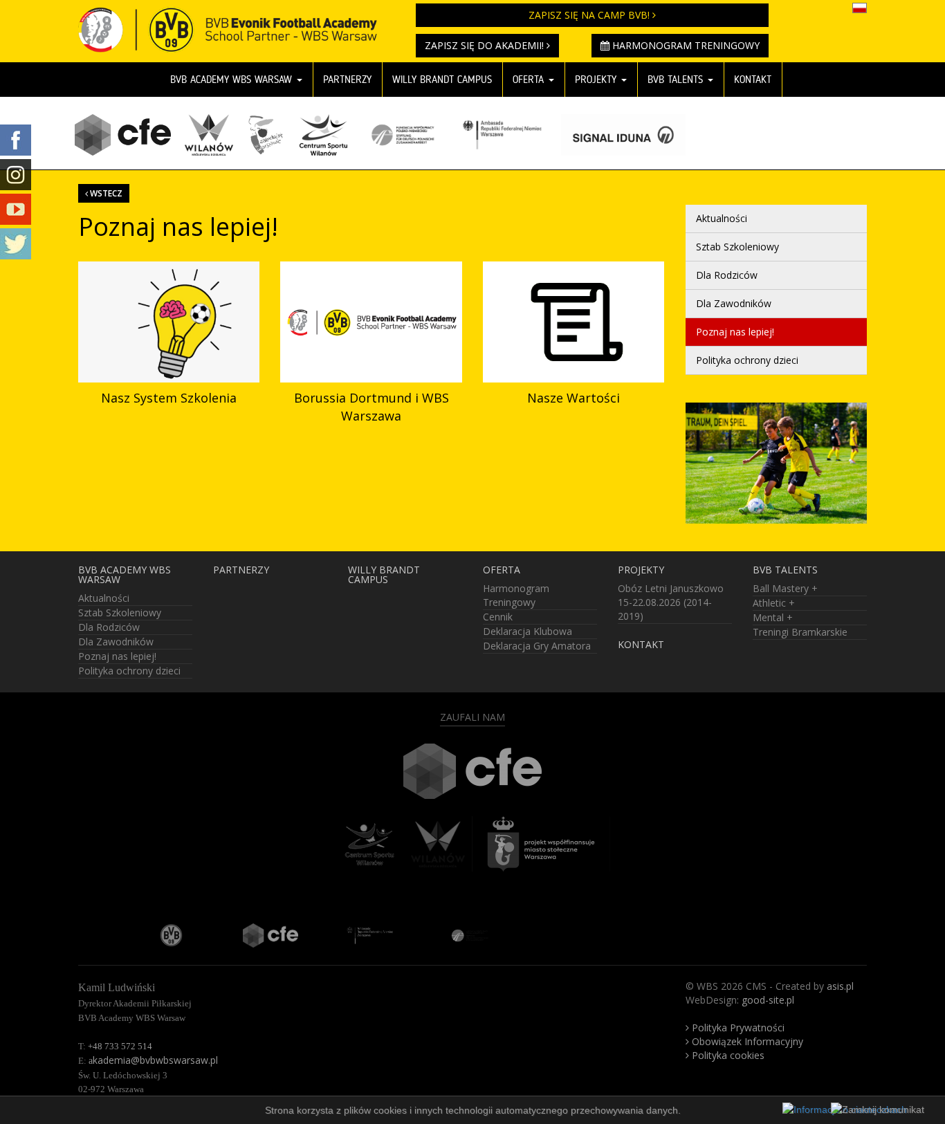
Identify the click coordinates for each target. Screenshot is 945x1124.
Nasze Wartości (573, 397)
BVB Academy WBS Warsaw (232, 79)
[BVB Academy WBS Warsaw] (236, 17)
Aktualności (721, 218)
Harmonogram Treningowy (684, 45)
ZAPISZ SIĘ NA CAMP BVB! (590, 14)
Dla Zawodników (733, 303)
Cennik (498, 616)
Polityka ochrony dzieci (747, 360)
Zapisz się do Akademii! (486, 45)
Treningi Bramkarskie (800, 631)
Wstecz (105, 193)
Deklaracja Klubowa (527, 631)
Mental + (773, 617)
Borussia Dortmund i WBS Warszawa (371, 406)
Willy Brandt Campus (442, 79)
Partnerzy (347, 79)
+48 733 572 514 (120, 1046)
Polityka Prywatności (737, 1027)
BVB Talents (677, 79)
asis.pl (840, 986)
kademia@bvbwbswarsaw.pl (153, 1060)
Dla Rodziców (727, 275)
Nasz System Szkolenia (169, 397)
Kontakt (752, 79)
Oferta (530, 79)
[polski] (860, 7)
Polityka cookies (726, 1055)
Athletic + (774, 602)
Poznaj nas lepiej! (735, 331)
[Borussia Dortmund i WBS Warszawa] (370, 322)
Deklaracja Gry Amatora (537, 645)
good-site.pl (768, 999)
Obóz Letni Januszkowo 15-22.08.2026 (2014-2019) (671, 602)
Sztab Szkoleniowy (737, 246)
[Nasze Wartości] (573, 322)
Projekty (597, 79)
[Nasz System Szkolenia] (168, 322)
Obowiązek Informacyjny (746, 1041)
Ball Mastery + (785, 588)
